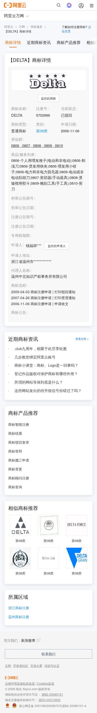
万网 (22, 26)
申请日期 (68, 124)
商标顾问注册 (18, 477)
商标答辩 (15, 451)
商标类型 (18, 124)
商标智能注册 (18, 424)
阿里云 (8, 26)
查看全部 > (82, 339)
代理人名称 (20, 270)
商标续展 (15, 433)
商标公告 (18, 312)
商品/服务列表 (23, 154)
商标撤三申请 (18, 460)
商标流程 (18, 285)
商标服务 (37, 26)
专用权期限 (20, 235)
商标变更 (15, 468)
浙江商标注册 (18, 608)
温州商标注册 (18, 617)
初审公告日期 (22, 207)
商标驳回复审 (18, 442)
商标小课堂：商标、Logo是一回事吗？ (46, 365)
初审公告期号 (22, 198)
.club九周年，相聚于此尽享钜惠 (40, 348)
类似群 (16, 139)
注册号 (41, 108)
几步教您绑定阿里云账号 (34, 356)
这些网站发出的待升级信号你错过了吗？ (48, 390)
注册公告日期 (22, 226)
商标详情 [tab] (13, 42)
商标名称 (18, 108)
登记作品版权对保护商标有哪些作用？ (46, 373)
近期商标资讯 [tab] (39, 42)
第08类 (42, 130)
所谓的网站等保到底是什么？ (38, 382)
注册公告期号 (22, 216)
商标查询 (15, 486)
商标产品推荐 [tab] (69, 42)
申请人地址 (20, 255)
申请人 (16, 244)
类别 (40, 124)
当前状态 (68, 108)
